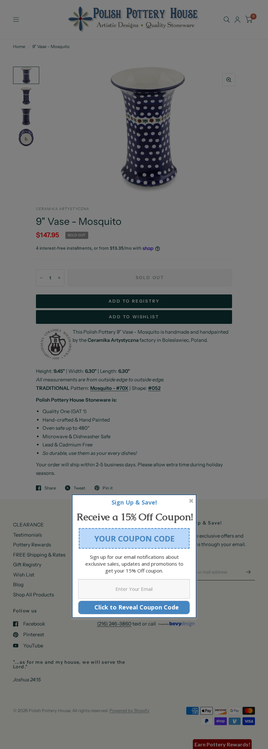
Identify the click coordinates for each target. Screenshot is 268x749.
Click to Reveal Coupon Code (134, 607)
